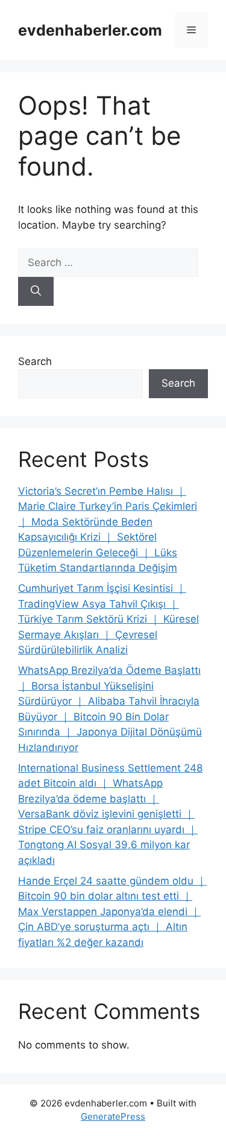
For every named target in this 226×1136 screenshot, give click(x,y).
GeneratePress (113, 1116)
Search (35, 361)
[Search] (36, 291)
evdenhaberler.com (90, 30)
